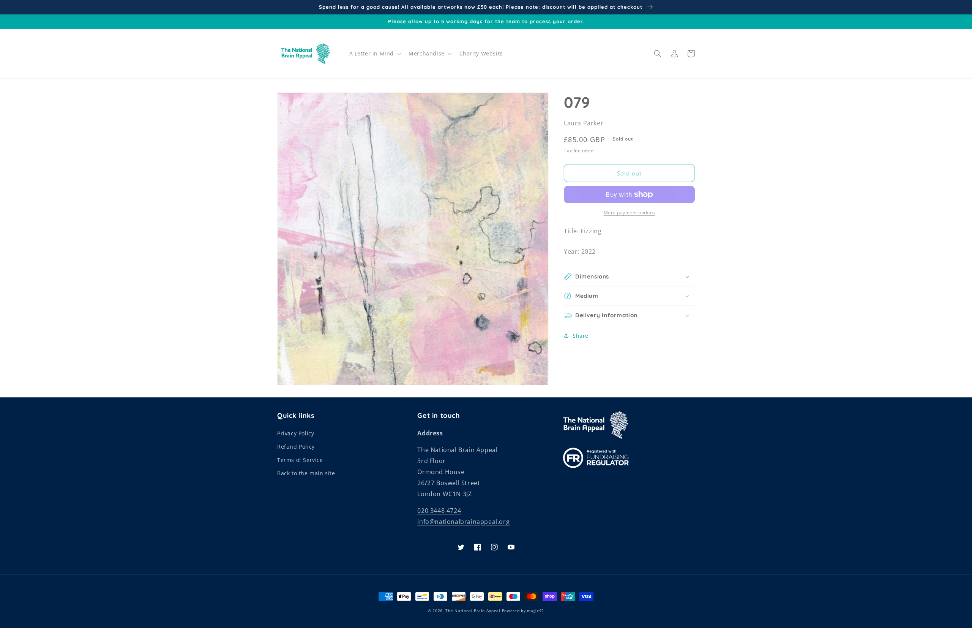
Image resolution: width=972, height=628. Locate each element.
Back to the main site (306, 473)
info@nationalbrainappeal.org (463, 521)
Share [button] (581, 335)
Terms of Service (300, 459)
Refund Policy (296, 446)
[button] (374, 54)
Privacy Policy (295, 433)
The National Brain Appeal (472, 610)
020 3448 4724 (439, 510)
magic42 (535, 610)
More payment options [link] (629, 212)
